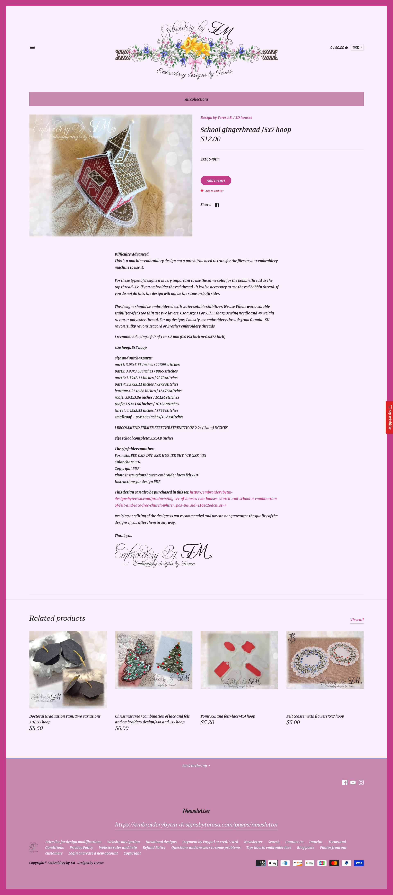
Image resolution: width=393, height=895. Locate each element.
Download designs (161, 841)
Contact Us (294, 841)
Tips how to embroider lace (268, 847)
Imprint (316, 841)
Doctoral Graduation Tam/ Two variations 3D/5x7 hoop (65, 718)
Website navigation (123, 841)
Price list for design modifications (73, 841)
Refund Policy (154, 847)
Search (274, 841)
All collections (196, 99)
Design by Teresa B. (217, 117)
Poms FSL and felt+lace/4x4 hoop (228, 716)
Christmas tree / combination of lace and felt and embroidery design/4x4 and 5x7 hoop (152, 718)
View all (357, 619)
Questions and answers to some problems (206, 847)
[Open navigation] (32, 47)
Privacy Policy (81, 847)
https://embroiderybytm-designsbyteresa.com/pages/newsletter (196, 825)
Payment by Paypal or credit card (210, 841)
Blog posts (305, 847)
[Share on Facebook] (217, 203)
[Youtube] (353, 782)
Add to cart (216, 180)
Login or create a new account (93, 853)
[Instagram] (361, 782)
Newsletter (253, 841)
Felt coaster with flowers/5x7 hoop (315, 716)
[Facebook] (344, 782)
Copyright (132, 853)
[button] (212, 190)
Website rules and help (118, 847)
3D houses (243, 117)
